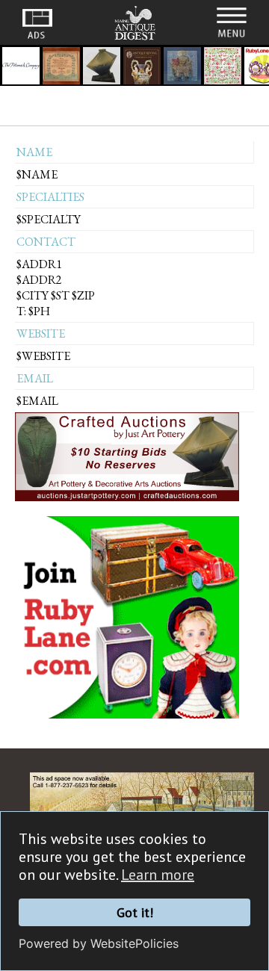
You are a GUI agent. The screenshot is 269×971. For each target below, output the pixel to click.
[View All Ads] (37, 24)
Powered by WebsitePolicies (99, 943)
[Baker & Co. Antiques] (182, 67)
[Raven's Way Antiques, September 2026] (142, 67)
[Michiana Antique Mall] (101, 67)
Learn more (157, 875)
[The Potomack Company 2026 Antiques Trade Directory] (21, 67)
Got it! (135, 912)
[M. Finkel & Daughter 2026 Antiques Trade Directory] (61, 67)
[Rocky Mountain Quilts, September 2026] (222, 67)
